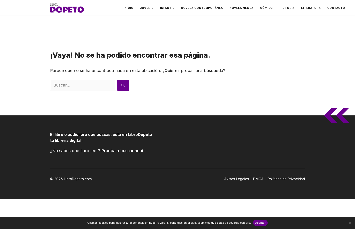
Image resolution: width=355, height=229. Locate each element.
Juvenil (146, 7)
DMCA (258, 179)
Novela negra (241, 7)
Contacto (336, 7)
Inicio (128, 7)
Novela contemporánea (202, 7)
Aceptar (260, 222)
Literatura (311, 7)
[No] (350, 223)
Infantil (167, 7)
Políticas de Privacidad (286, 179)
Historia (287, 7)
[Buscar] (123, 85)
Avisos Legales (236, 179)
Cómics (266, 7)
